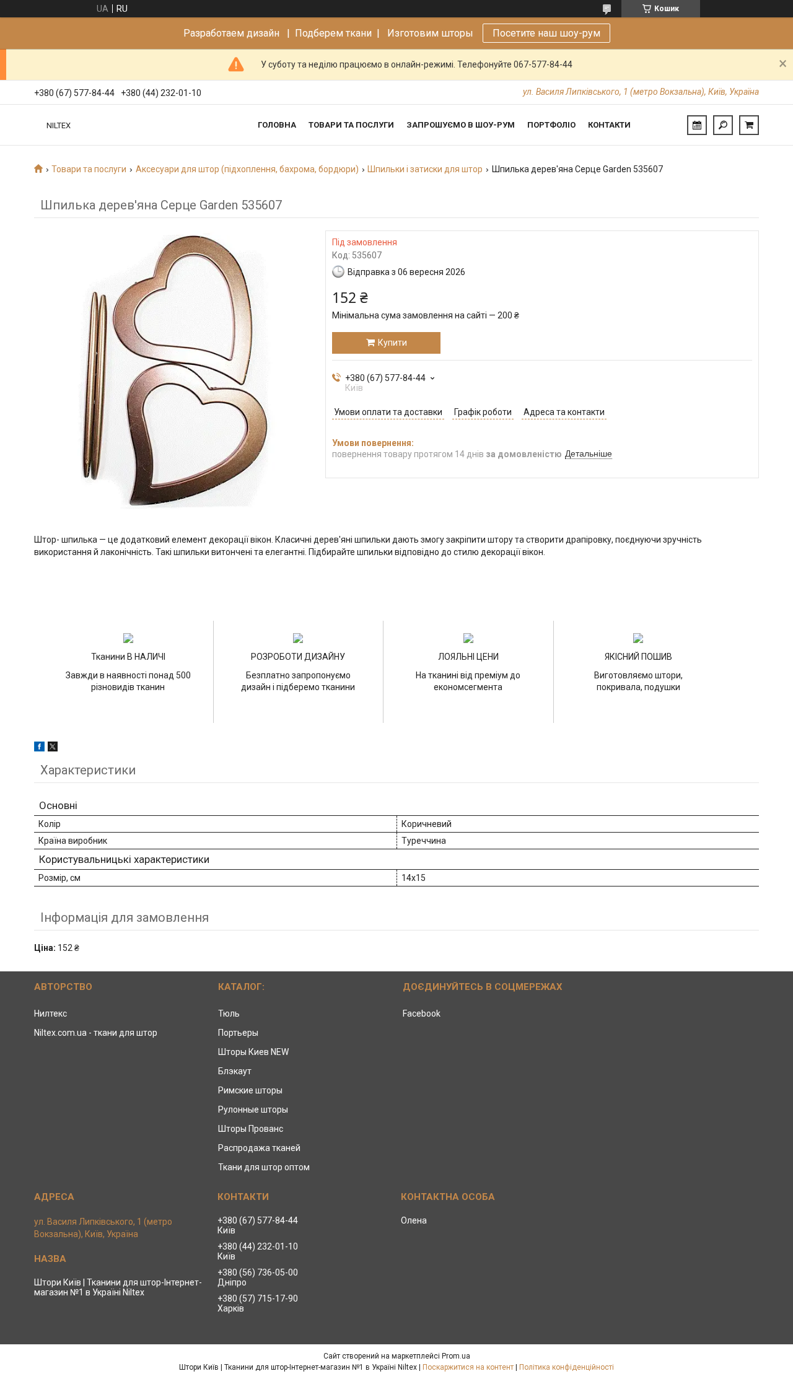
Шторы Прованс (250, 1129)
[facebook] (39, 748)
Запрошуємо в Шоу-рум (460, 124)
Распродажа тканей (259, 1148)
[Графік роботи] (697, 125)
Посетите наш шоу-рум (546, 33)
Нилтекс (50, 1013)
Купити (392, 343)
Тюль (229, 1013)
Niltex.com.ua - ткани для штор (95, 1033)
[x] (53, 748)
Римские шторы (250, 1090)
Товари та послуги (351, 124)
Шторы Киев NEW (253, 1052)
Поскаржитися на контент (468, 1367)
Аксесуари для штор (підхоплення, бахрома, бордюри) (247, 169)
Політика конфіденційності (566, 1367)
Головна (277, 124)
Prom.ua (456, 1356)
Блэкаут (235, 1071)
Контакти (609, 124)
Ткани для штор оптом (264, 1167)
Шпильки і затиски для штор (425, 169)
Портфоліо (551, 124)
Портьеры (238, 1033)
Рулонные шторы (253, 1109)
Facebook (421, 1013)
